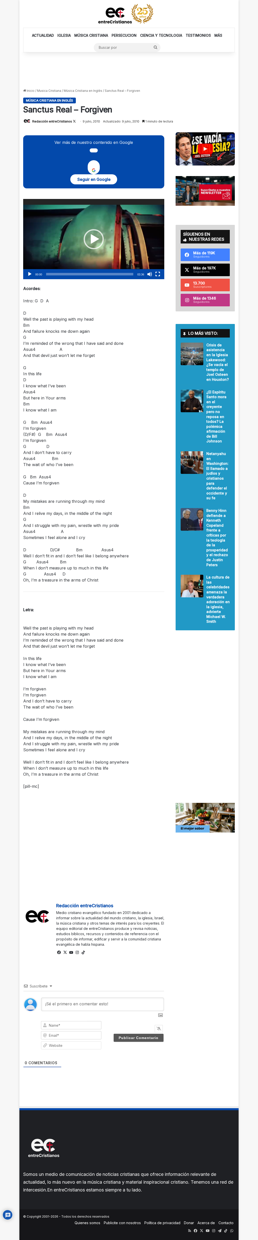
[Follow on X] (74, 121)
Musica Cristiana (49, 91)
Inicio (30, 91)
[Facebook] (59, 952)
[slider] (89, 274)
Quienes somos (87, 1223)
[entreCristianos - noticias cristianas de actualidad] (129, 13)
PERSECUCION (124, 35)
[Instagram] (77, 952)
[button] (94, 239)
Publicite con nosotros (122, 1223)
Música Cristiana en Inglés (83, 91)
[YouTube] (71, 952)
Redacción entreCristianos (52, 121)
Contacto (226, 1223)
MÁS (218, 35)
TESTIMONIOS (198, 35)
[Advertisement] (129, 69)
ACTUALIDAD (43, 35)
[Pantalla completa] (157, 274)
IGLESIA (64, 35)
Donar (189, 1223)
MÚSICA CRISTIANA (91, 35)
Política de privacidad (162, 1223)
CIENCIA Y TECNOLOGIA (161, 35)
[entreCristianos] (43, 1168)
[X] (65, 952)
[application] (93, 239)
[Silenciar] (149, 274)
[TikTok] (83, 952)
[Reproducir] (29, 274)
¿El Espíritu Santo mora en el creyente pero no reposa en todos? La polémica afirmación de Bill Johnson (216, 416)
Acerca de (206, 1223)
